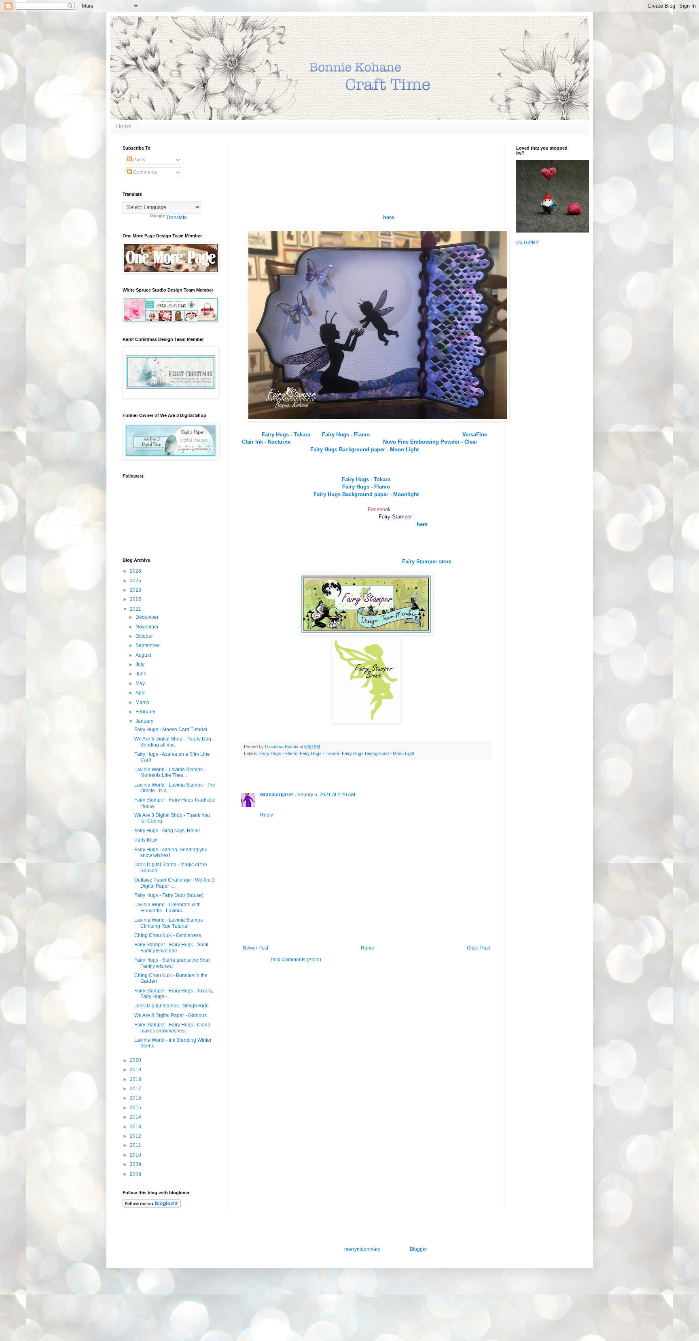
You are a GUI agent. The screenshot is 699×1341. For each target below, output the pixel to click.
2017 (136, 1088)
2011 (136, 1145)
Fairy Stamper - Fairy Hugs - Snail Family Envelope (171, 947)
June (142, 674)
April (141, 693)
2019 (136, 1069)
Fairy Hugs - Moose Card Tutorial (170, 729)
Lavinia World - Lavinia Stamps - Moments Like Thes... (169, 772)
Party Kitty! (145, 840)
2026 (136, 571)
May (141, 683)
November (148, 627)
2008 (136, 1174)
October (145, 636)
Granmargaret (276, 794)
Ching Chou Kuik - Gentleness (167, 935)
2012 (136, 1136)
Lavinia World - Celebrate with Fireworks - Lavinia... (167, 907)
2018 (136, 1079)
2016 (136, 1098)
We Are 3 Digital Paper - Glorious (170, 1015)
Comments (144, 172)
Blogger (418, 1249)
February (146, 712)
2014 (136, 1117)
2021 (136, 609)
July (141, 664)
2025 (136, 581)
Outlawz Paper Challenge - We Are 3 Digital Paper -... (174, 882)
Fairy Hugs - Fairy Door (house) (168, 895)
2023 (136, 590)
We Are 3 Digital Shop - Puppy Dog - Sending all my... (174, 741)
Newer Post (255, 948)
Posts (138, 160)
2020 (136, 1060)
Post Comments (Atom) (296, 959)
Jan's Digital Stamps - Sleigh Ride (171, 1006)
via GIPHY (527, 242)
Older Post (478, 948)
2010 (136, 1155)
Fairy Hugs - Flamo (278, 753)
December (148, 617)
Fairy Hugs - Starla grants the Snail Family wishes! (172, 963)
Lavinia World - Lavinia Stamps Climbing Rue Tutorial (168, 923)
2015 (136, 1107)
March (143, 702)
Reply (266, 815)
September (148, 645)
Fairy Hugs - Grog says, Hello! (167, 830)
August (144, 655)
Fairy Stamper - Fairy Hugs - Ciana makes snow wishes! (172, 1027)
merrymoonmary (362, 1249)
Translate (176, 217)
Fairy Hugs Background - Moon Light (378, 753)
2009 (136, 1164)
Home (123, 126)
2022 (136, 599)
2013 (136, 1126)
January (145, 721)
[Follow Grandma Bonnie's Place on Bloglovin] (152, 1206)
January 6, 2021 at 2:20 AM (325, 794)
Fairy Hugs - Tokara (319, 753)
